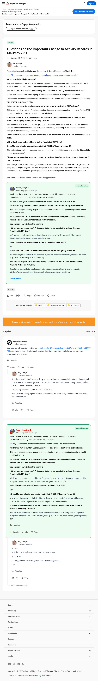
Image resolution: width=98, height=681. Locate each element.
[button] (83, 11)
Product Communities (15, 9)
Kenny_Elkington (22, 188)
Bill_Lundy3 (17, 63)
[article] (48, 354)
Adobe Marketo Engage (31, 9)
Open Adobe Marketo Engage (22, 28)
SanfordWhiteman (20, 341)
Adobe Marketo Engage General (12, 12)
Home (4, 9)
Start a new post (65, 322)
